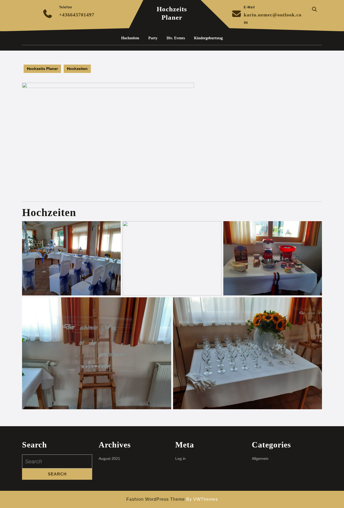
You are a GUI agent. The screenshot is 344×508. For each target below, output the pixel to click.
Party (152, 38)
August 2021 (109, 458)
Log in (180, 458)
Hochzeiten (130, 38)
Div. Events (176, 38)
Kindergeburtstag (208, 38)
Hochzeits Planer (42, 68)
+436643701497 (76, 14)
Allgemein (260, 458)
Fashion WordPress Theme (155, 499)
